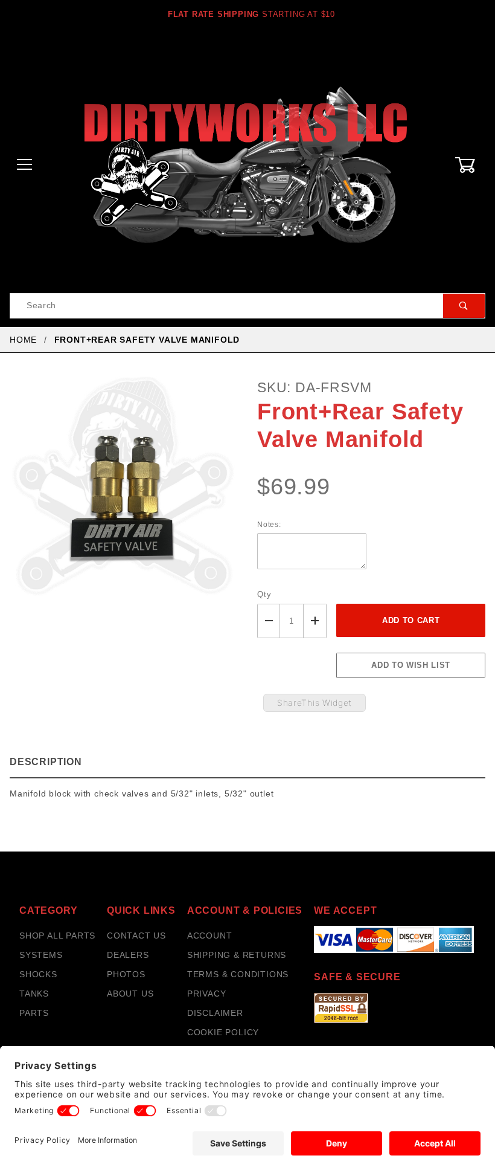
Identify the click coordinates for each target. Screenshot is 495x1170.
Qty (264, 594)
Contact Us (136, 935)
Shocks (38, 974)
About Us (130, 993)
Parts (34, 1013)
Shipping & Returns (236, 955)
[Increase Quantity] (315, 621)
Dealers (128, 955)
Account (209, 935)
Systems (41, 955)
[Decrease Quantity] (268, 621)
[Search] (464, 306)
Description (46, 762)
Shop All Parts (57, 935)
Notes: (269, 524)
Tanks (34, 993)
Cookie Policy (223, 1032)
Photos (126, 974)
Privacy (206, 993)
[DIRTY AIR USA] (247, 164)
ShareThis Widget (314, 702)
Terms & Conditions (238, 974)
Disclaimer (215, 1013)
